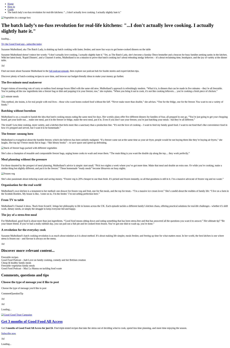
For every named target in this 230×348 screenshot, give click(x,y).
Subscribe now (8, 333)
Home (11, 4)
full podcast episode (59, 71)
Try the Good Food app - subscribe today (21, 44)
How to (11, 6)
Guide (11, 9)
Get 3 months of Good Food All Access (32, 321)
